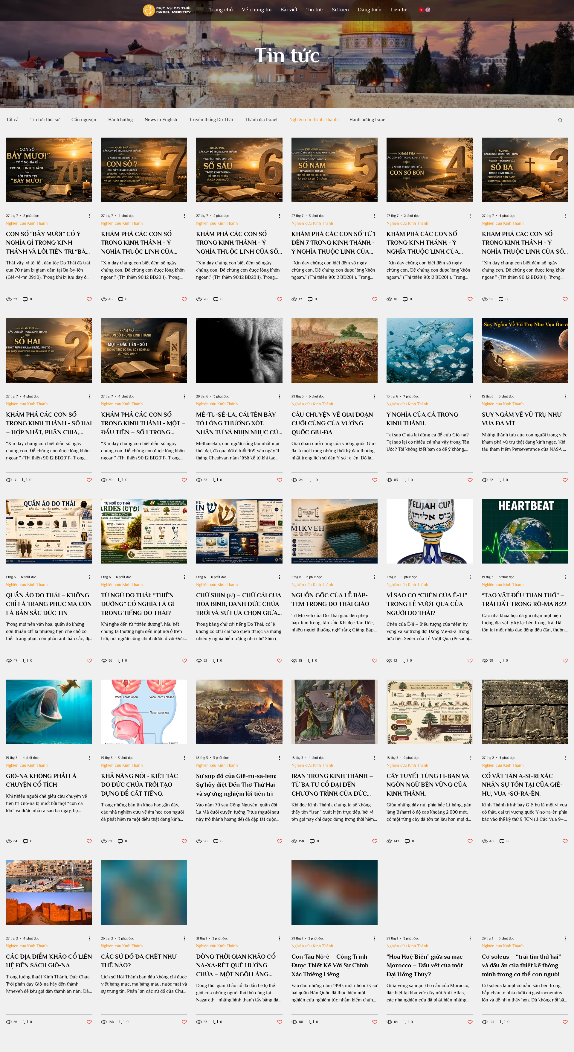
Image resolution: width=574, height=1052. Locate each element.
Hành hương (120, 119)
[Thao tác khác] (91, 215)
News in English (161, 119)
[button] (256, 9)
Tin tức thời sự (44, 119)
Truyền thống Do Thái (211, 119)
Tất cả (12, 119)
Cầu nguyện (83, 119)
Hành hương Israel (368, 119)
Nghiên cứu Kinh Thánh (313, 119)
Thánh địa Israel (261, 119)
